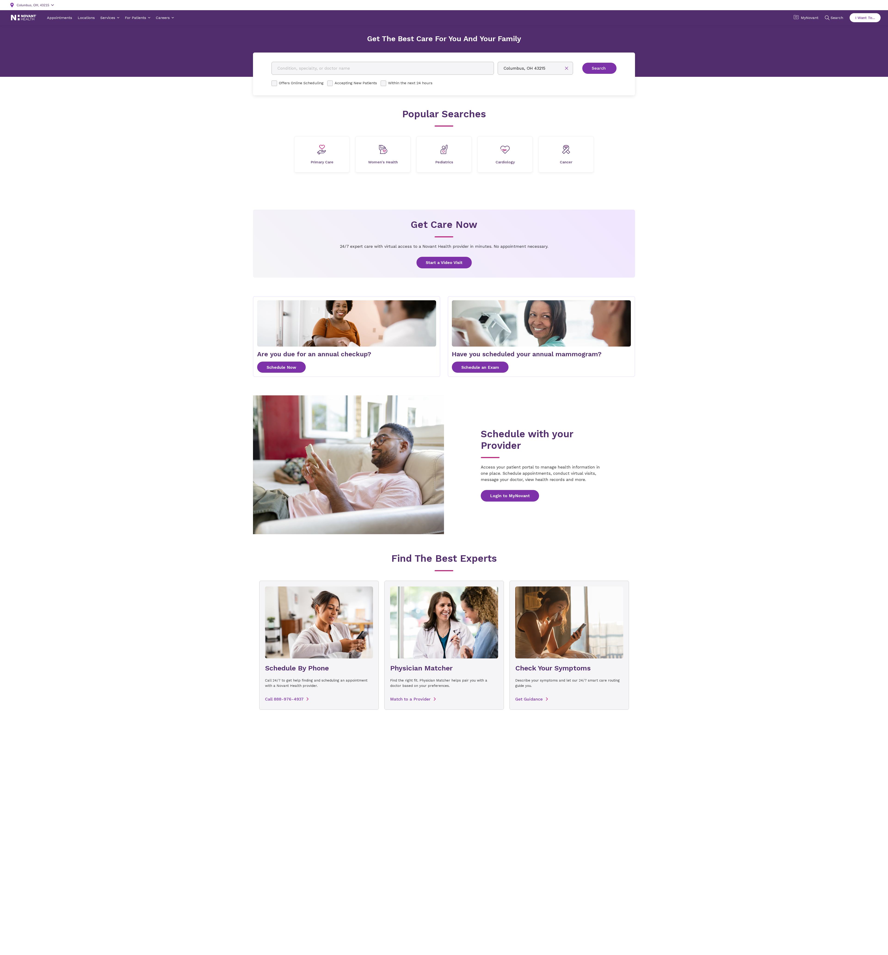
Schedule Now (281, 367)
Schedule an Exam (480, 367)
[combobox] (382, 68)
